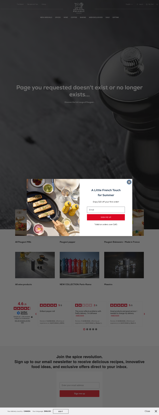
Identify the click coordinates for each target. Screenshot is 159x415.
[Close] (156, 411)
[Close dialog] (129, 182)
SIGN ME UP (106, 217)
